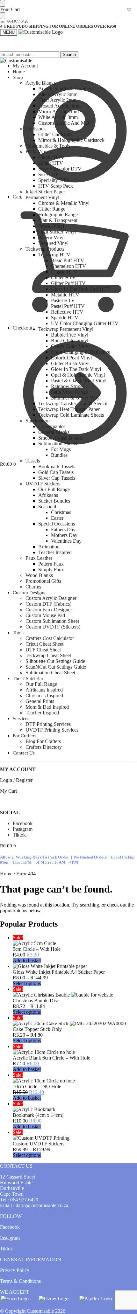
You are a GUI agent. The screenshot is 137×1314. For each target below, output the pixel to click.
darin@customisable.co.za (42, 1205)
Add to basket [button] (27, 960)
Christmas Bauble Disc (36, 1000)
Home (6, 873)
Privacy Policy (14, 1270)
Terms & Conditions (20, 1281)
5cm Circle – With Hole (37, 949)
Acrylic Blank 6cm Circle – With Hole (51, 1057)
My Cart (8, 791)
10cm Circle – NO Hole (37, 1086)
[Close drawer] (2, 15)
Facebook (22, 823)
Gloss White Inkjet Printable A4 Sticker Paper (59, 972)
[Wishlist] (129, 9)
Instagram (22, 829)
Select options (27, 983)
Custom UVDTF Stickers (38, 1143)
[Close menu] (2, 3)
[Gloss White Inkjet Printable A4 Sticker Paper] (75, 966)
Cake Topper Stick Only (37, 1029)
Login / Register (16, 780)
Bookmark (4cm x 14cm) (38, 1115)
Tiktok (19, 835)
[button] (8, 464)
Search (69, 54)
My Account (25, 65)
